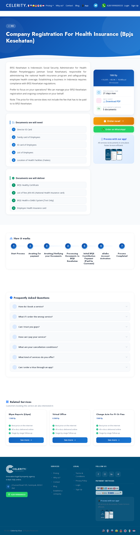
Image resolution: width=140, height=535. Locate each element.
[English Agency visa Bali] (103, 530)
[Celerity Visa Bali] (17, 470)
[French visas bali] (28, 5)
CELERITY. (16, 5)
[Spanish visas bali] (33, 5)
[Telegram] (118, 474)
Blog (77, 5)
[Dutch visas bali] (43, 5)
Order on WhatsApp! (115, 129)
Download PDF (113, 101)
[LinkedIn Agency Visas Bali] (111, 474)
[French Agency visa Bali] (107, 530)
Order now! (113, 121)
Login (126, 5)
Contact (69, 5)
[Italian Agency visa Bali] (129, 530)
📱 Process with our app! (108, 500)
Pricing (56, 473)
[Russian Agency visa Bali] (112, 530)
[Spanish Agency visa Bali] (116, 530)
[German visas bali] (36, 5)
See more (24, 440)
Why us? (60, 5)
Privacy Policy (81, 480)
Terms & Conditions (80, 475)
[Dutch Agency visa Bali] (134, 530)
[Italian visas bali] (41, 5)
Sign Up (134, 5)
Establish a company (57, 492)
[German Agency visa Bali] (120, 530)
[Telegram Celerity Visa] (94, 5)
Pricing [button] (49, 5)
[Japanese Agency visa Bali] (125, 530)
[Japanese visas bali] (38, 5)
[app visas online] (113, 154)
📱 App (85, 5)
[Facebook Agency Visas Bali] (98, 474)
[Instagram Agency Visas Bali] (104, 474)
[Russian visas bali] (31, 5)
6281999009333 (114, 5)
